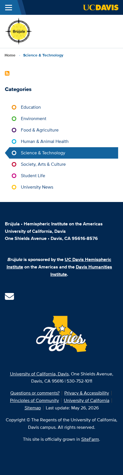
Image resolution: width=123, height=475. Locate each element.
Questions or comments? (34, 393)
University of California (86, 400)
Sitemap (33, 408)
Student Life (33, 175)
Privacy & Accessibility (86, 393)
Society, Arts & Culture (43, 164)
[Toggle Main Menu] (8, 7)
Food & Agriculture (40, 130)
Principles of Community (34, 400)
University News (37, 187)
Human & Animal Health (45, 141)
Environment (33, 118)
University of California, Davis (39, 374)
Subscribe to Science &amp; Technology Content (7, 73)
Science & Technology (43, 152)
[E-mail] (9, 298)
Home (10, 55)
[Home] (19, 31)
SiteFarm (90, 439)
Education (31, 107)
